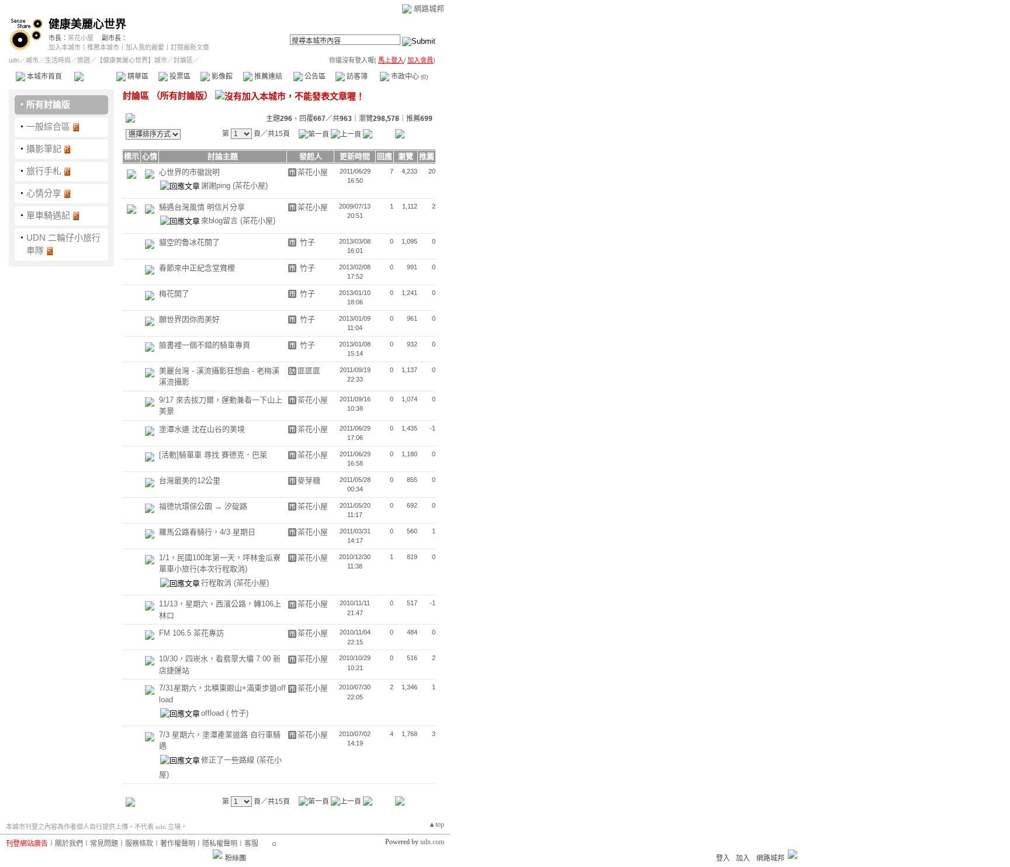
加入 (743, 858)
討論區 (95, 76)
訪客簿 (356, 76)
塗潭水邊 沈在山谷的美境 (202, 429)
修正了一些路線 (229, 759)
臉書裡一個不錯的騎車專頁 (204, 345)
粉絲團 (235, 858)
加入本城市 (65, 47)
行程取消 (217, 582)
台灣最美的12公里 (189, 480)
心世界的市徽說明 (189, 172)
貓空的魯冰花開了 (189, 242)
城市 (32, 60)
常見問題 (104, 844)
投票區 (179, 76)
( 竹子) (237, 713)
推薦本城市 (103, 47)
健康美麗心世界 (87, 24)
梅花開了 (174, 293)
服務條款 (139, 844)
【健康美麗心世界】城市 (131, 60)
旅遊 (83, 60)
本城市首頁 (43, 76)
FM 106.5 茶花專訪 (191, 633)
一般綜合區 (48, 126)
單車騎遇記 (48, 215)
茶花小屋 (81, 37)
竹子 (306, 242)
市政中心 (408, 76)
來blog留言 (220, 220)
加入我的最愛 (145, 47)
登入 (723, 858)
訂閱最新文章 (190, 47)
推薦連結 (267, 76)
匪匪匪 (309, 370)
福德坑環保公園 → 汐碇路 (203, 506)
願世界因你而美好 (189, 319)
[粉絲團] (217, 854)
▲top (436, 824)
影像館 (221, 76)
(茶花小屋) (250, 185)
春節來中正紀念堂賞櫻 (197, 267)
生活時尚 (58, 60)
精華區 (137, 76)
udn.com (432, 842)
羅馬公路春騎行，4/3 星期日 (207, 532)
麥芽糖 (309, 480)
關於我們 (69, 844)
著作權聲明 (177, 844)
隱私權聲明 (219, 844)
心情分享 (43, 193)
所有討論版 (48, 104)
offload (213, 713)
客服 (251, 844)
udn (14, 60)
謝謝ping (217, 185)
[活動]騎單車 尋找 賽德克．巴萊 (213, 454)
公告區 (314, 76)
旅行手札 (43, 171)
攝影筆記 (43, 149)
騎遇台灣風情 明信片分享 (202, 207)
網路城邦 (429, 8)
